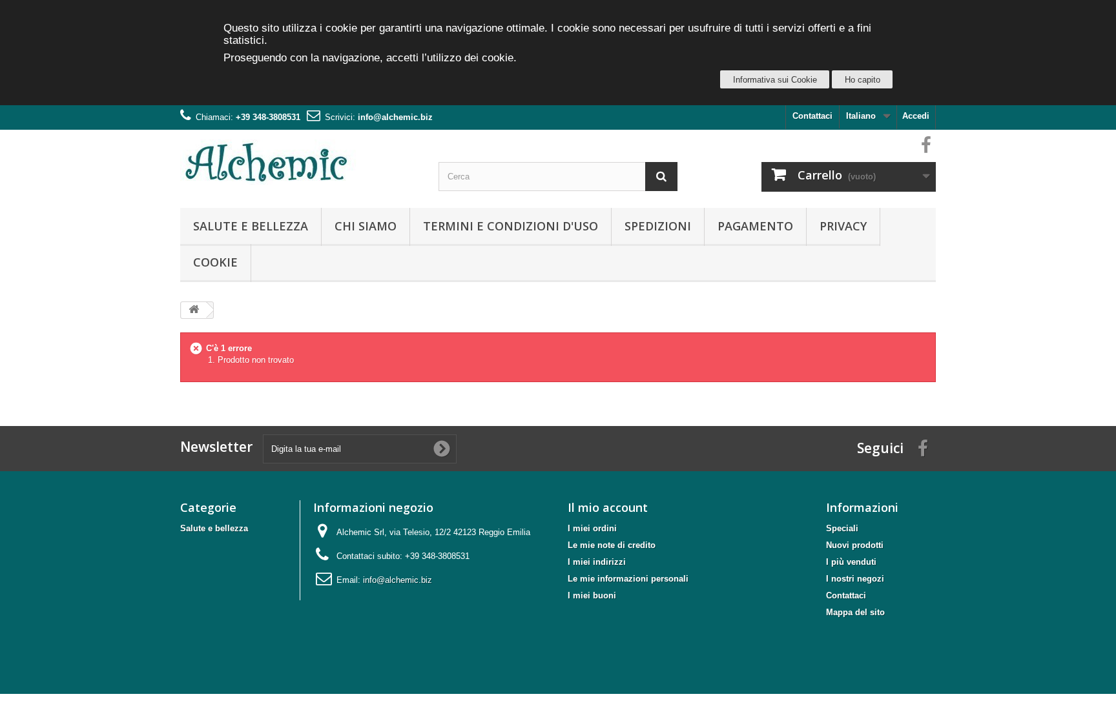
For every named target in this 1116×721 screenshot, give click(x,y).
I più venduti (851, 562)
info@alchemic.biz (395, 117)
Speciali (842, 528)
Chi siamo (366, 226)
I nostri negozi (855, 579)
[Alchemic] (299, 162)
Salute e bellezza (250, 226)
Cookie (215, 262)
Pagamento (755, 226)
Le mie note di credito (612, 545)
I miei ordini (592, 528)
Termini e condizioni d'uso (510, 226)
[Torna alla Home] (193, 310)
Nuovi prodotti (855, 545)
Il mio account (608, 507)
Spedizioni (658, 226)
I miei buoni (592, 595)
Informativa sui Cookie (775, 80)
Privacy (843, 226)
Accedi (915, 116)
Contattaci (812, 116)
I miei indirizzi (597, 562)
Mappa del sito (855, 612)
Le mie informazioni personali (628, 579)
